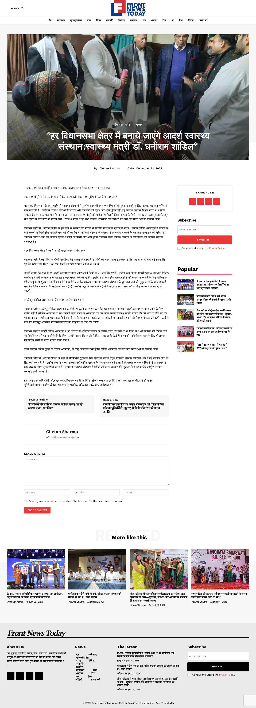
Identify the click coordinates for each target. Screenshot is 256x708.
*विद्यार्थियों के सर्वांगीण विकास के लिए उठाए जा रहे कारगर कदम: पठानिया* (55, 406)
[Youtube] (39, 676)
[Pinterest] (208, 201)
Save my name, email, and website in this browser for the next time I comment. (76, 501)
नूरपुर (139, 124)
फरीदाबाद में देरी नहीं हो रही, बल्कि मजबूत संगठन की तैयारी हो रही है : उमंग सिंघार (214, 299)
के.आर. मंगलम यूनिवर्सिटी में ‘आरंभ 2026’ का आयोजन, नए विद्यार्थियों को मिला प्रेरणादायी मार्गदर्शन (213, 285)
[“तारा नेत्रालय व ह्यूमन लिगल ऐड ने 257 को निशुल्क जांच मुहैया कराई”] (185, 346)
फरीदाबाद (120, 673)
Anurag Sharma (15, 601)
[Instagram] (20, 676)
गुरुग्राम (120, 660)
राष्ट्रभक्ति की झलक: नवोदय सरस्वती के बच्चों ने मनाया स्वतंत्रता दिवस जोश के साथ (214, 331)
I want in (203, 239)
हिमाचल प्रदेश (122, 124)
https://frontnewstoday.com (62, 437)
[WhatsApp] (216, 201)
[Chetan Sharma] (32, 434)
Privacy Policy (216, 248)
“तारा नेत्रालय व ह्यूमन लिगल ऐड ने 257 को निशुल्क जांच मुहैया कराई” (212, 346)
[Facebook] (192, 201)
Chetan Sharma (110, 168)
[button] (17, 8)
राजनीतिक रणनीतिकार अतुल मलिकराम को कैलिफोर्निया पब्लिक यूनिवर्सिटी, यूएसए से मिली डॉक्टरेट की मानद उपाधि (133, 408)
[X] (200, 201)
